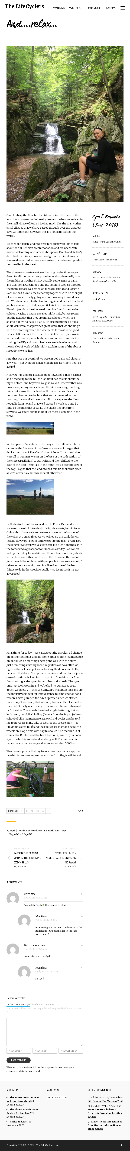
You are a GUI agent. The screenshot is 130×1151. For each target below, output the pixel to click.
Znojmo (97, 311)
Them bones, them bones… (105, 259)
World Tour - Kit (39, 830)
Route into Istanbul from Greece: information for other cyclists (105, 1113)
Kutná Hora (99, 253)
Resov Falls (100, 293)
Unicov (96, 271)
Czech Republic (25, 834)
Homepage (59, 7)
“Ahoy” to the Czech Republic (106, 241)
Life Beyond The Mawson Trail (105, 1101)
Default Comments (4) (18, 1004)
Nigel (12, 830)
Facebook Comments (43, 1004)
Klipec (96, 235)
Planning (110, 7)
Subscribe (94, 7)
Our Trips (75, 7)
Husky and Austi (19, 1121)
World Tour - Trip (57, 830)
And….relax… (101, 299)
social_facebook (122, 1145)
